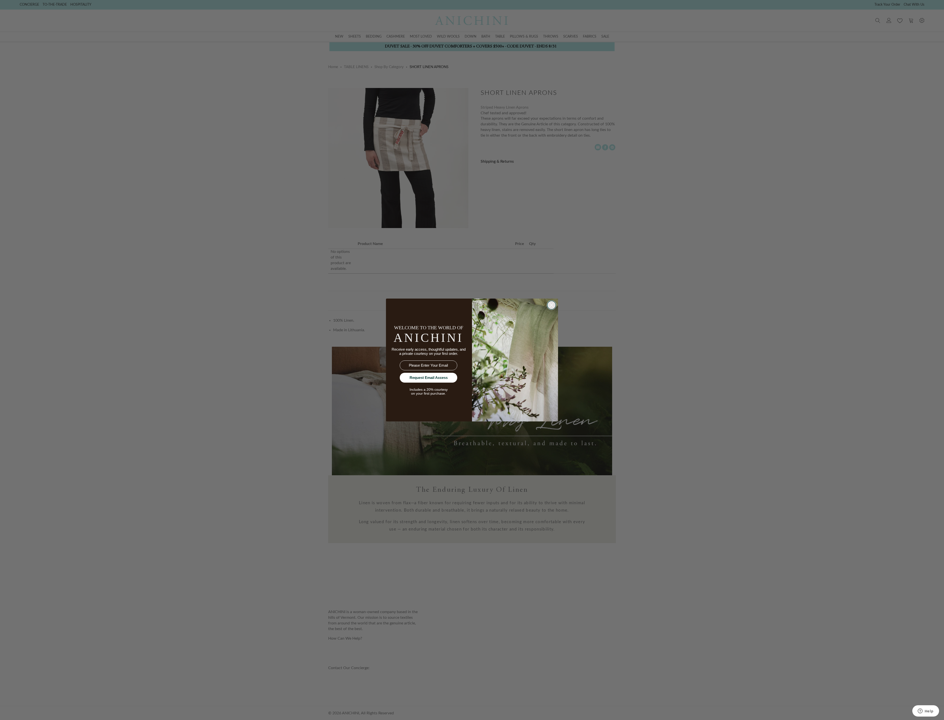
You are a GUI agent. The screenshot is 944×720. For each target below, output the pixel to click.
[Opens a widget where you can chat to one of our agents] (925, 711)
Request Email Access (429, 377)
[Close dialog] (551, 305)
